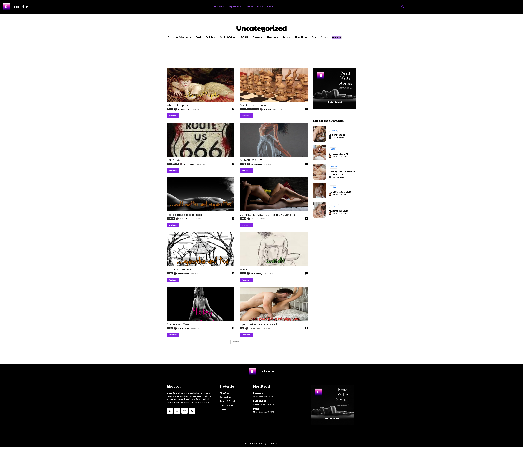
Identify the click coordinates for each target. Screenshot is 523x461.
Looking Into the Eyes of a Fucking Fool (342, 173)
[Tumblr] (192, 411)
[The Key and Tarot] (200, 304)
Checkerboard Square (253, 105)
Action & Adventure (179, 37)
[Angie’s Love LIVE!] (319, 209)
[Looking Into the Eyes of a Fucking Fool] (319, 171)
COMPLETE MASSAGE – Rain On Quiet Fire (267, 214)
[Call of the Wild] (319, 133)
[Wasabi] (274, 249)
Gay (313, 37)
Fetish (286, 37)
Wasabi (244, 269)
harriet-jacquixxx (339, 157)
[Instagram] (170, 411)
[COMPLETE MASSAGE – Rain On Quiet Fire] (274, 194)
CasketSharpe (338, 138)
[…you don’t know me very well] (274, 304)
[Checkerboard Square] (274, 85)
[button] (402, 7)
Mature (170, 109)
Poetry (243, 164)
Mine (256, 408)
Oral (242, 328)
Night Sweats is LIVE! (340, 191)
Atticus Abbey (183, 109)
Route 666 (173, 160)
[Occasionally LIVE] (319, 152)
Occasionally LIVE (338, 153)
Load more (236, 342)
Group (324, 37)
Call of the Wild (337, 134)
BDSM (244, 37)
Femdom (272, 37)
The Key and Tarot (178, 324)
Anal (198, 37)
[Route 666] (200, 140)
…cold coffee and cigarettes (184, 214)
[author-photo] (176, 109)
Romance (171, 218)
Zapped (258, 393)
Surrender (259, 400)
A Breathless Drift (251, 160)
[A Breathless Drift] (274, 140)
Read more (173, 116)
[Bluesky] (184, 411)
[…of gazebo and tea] (200, 249)
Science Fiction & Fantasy (249, 109)
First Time (301, 37)
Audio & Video (227, 37)
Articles (210, 37)
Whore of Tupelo (177, 105)
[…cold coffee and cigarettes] (200, 194)
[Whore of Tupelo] (200, 85)
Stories (256, 404)
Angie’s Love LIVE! (338, 210)
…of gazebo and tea (179, 269)
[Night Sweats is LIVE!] (319, 190)
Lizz (253, 219)
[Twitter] (177, 411)
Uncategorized (173, 164)
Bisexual (258, 37)
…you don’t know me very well (258, 324)
